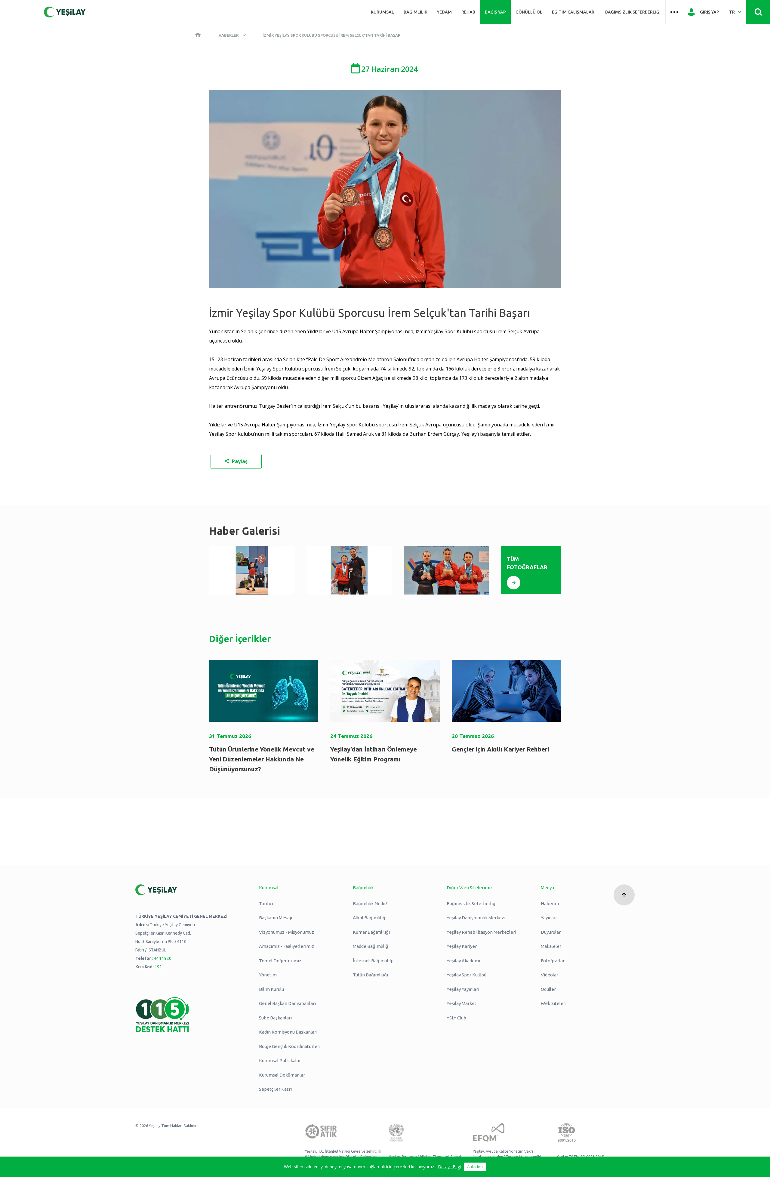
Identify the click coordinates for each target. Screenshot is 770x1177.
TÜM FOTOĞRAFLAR (527, 563)
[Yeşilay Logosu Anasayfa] (65, 12)
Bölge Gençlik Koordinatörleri (289, 1046)
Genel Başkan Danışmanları (287, 1003)
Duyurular (551, 932)
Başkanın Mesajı (275, 917)
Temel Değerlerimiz (280, 960)
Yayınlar (549, 917)
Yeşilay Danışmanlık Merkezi (476, 917)
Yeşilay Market (461, 1003)
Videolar (549, 974)
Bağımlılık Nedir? (370, 903)
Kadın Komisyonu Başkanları (288, 1031)
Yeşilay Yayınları (463, 989)
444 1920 (162, 958)
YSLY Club (456, 1017)
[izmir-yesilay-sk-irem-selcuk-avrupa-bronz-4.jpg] (349, 570)
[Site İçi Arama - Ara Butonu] (758, 12)
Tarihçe (267, 903)
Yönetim (268, 974)
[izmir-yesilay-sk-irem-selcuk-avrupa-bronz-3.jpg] (251, 570)
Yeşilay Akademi (463, 960)
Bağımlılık (415, 12)
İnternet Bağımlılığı (373, 960)
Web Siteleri (553, 1003)
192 (158, 966)
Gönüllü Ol (529, 12)
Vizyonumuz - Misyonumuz (286, 932)
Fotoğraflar (553, 960)
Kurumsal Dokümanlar (282, 1074)
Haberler (229, 35)
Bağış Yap (495, 12)
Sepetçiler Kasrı (275, 1089)
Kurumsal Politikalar (280, 1060)
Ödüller (548, 989)
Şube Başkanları (275, 1017)
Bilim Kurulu (271, 989)
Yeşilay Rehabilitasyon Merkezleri (481, 932)
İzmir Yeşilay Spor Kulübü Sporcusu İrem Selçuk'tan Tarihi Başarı (332, 35)
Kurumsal (382, 12)
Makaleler (551, 946)
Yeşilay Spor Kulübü (466, 974)
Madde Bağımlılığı (371, 946)
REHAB (468, 12)
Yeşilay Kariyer (462, 946)
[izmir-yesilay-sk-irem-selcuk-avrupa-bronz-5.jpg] (446, 570)
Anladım (475, 1166)
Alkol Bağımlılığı (370, 917)
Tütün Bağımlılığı (370, 974)
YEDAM (444, 12)
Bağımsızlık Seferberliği (633, 12)
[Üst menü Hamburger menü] (674, 12)
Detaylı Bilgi (449, 1166)
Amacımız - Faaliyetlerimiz (286, 946)
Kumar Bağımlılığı (371, 932)
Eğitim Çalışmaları (574, 12)
